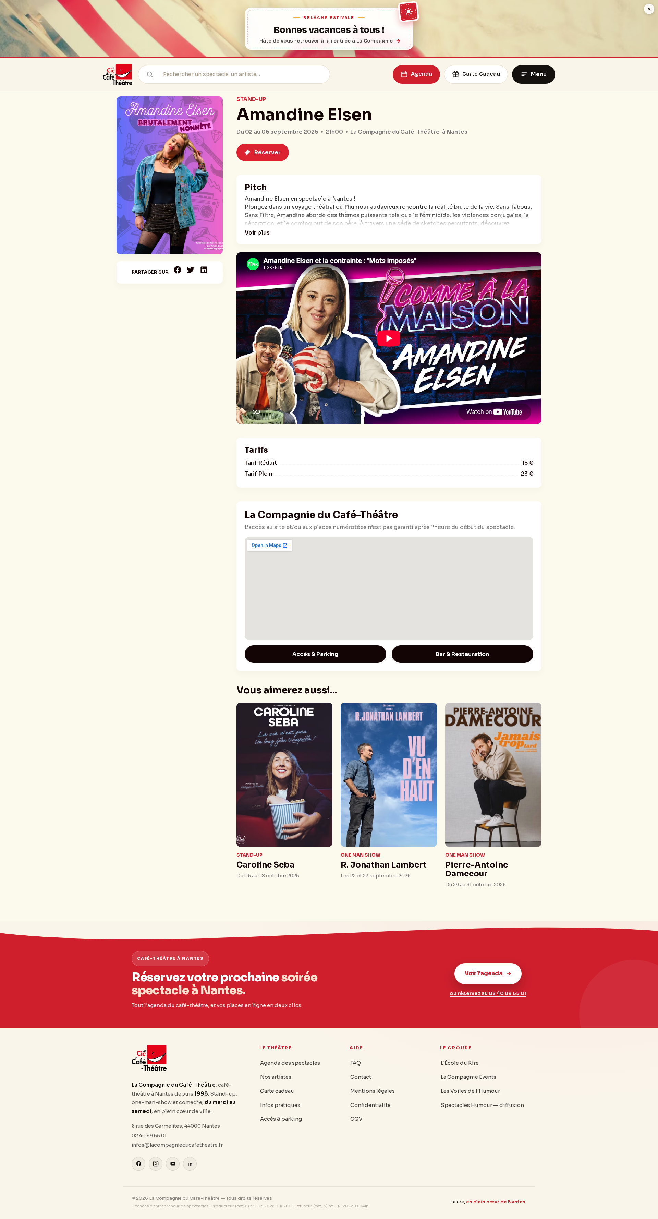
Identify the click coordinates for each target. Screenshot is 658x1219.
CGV (356, 1118)
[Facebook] (138, 1164)
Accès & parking (281, 1118)
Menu (539, 74)
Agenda (421, 74)
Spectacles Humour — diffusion (482, 1105)
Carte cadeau (277, 1091)
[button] (178, 270)
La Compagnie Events (468, 1077)
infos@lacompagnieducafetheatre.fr (177, 1145)
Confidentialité (370, 1105)
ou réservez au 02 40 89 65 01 (488, 993)
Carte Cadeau (481, 74)
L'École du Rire (460, 1063)
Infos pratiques (280, 1105)
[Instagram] (155, 1164)
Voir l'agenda (483, 973)
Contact (360, 1077)
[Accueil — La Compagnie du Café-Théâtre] (117, 74)
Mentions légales (372, 1091)
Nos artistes (275, 1077)
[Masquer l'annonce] (649, 9)
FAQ (355, 1063)
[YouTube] (173, 1164)
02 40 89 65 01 (149, 1136)
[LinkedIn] (190, 1164)
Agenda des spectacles (290, 1063)
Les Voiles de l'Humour (470, 1091)
